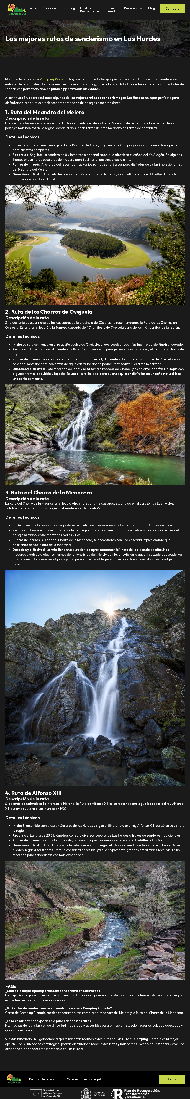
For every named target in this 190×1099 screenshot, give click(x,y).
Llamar (171, 1079)
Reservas (131, 8)
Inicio (33, 8)
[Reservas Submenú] (141, 8)
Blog (151, 8)
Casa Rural (111, 9)
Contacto (172, 9)
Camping (68, 8)
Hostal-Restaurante (89, 9)
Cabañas (49, 8)
